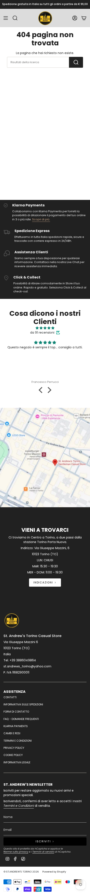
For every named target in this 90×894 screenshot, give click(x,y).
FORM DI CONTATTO (16, 711)
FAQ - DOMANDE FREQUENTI (21, 719)
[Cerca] (76, 62)
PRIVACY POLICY (13, 748)
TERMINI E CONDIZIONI (17, 741)
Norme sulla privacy (15, 851)
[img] (45, 328)
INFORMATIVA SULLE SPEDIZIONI (23, 704)
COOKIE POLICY (13, 755)
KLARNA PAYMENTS (15, 726)
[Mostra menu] (5, 18)
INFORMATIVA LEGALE (16, 762)
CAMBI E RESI (11, 733)
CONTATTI (10, 697)
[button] (42, 390)
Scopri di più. (41, 219)
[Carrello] (83, 18)
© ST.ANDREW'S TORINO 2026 (21, 871)
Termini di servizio (43, 851)
